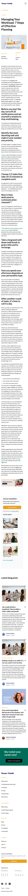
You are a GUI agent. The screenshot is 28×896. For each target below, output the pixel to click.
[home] (11, 3)
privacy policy (15, 511)
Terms (2, 888)
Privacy (7, 888)
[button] (25, 3)
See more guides (8, 560)
